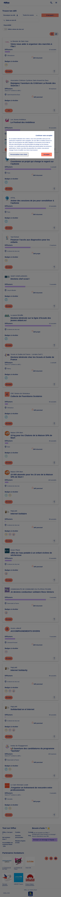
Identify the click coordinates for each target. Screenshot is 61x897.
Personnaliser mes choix (18, 154)
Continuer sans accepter (44, 135)
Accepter (47, 154)
